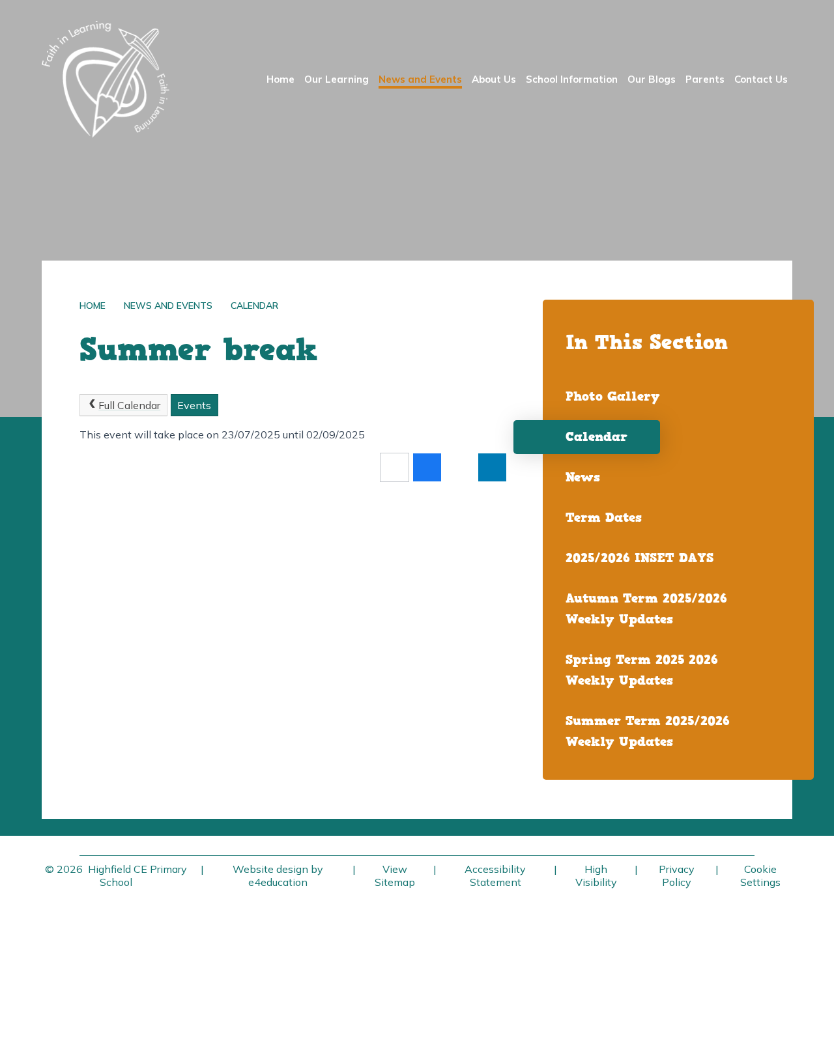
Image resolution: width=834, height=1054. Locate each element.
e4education (278, 882)
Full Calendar (129, 405)
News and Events (168, 305)
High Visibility (596, 875)
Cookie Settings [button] (760, 875)
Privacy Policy (677, 875)
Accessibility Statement (495, 875)
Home (92, 305)
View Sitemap (395, 875)
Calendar (254, 305)
